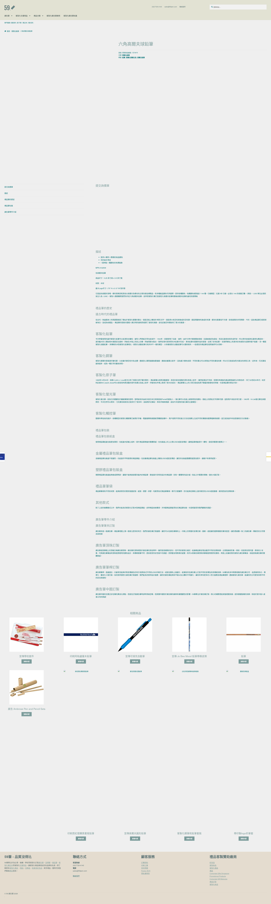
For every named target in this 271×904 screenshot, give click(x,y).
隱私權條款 (145, 873)
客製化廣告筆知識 (70, 15)
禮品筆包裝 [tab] (8, 205)
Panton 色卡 (145, 871)
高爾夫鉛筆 (141, 57)
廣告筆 (7, 15)
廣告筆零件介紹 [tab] (10, 212)
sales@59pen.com (171, 7)
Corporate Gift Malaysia (218, 879)
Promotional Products (218, 876)
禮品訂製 (213, 882)
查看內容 (27, 661)
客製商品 (213, 865)
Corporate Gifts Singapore (219, 873)
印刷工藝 (144, 865)
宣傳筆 (47, 862)
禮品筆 (54, 862)
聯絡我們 (182, 7)
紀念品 (212, 862)
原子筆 (19, 23)
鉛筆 (123, 57)
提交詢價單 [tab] (8, 187)
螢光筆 (30, 23)
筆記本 (25, 23)
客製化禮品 (14, 868)
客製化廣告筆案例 (53, 15)
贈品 (22, 868)
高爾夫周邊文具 (131, 57)
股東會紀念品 (37, 868)
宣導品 (27, 868)
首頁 (8, 31)
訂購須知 (144, 862)
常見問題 (144, 868)
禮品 (11, 871)
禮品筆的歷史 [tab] (9, 199)
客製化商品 (214, 884)
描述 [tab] (6, 193)
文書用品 (23, 865)
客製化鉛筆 (15, 31)
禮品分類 (37, 15)
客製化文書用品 (22, 15)
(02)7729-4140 (157, 7)
